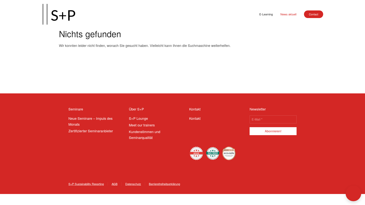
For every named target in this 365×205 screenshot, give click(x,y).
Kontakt (195, 118)
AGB (114, 184)
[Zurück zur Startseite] (59, 14)
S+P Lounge (138, 118)
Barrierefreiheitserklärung (164, 184)
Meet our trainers (142, 124)
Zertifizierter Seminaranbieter (90, 130)
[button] (353, 193)
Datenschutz (133, 184)
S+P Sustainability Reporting (86, 184)
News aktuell (288, 14)
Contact (313, 14)
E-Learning (266, 14)
